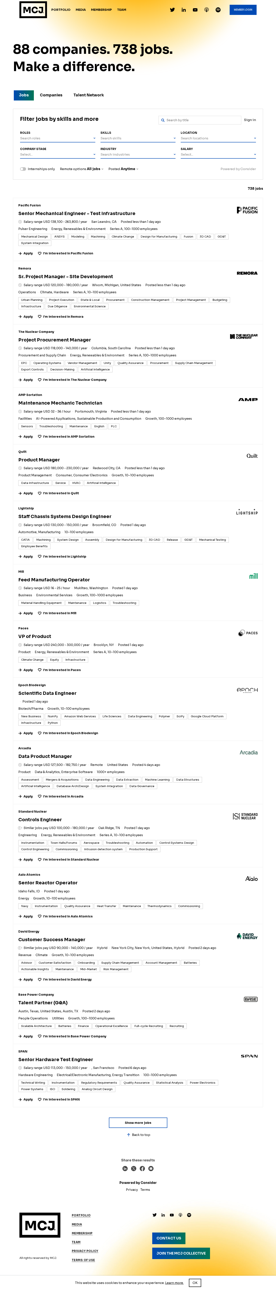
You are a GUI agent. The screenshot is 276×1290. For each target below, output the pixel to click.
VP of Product (34, 636)
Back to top (141, 1135)
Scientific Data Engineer (47, 693)
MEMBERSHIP (82, 1233)
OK (195, 1283)
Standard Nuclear (32, 811)
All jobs (93, 169)
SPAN (22, 1051)
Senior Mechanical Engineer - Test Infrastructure (76, 213)
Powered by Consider (238, 169)
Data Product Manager (45, 756)
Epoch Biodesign (32, 685)
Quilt (22, 452)
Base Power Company (36, 995)
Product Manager (39, 460)
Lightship (26, 508)
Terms (145, 1190)
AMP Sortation (30, 395)
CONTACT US (169, 1238)
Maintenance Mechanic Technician (60, 403)
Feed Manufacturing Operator (54, 580)
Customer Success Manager (51, 939)
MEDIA (77, 1224)
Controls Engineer (40, 820)
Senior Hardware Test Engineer (55, 1059)
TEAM (76, 1242)
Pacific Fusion (29, 205)
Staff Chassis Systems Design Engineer (64, 516)
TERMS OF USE (83, 1260)
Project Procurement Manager (54, 340)
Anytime (128, 169)
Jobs (24, 95)
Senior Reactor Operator (48, 883)
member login (243, 9)
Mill (21, 572)
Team (121, 10)
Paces (23, 628)
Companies (51, 95)
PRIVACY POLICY (85, 1251)
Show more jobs (138, 1123)
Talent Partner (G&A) (42, 1003)
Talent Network (89, 95)
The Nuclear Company (36, 332)
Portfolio (61, 10)
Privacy (132, 1190)
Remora (24, 268)
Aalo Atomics (29, 875)
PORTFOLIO (81, 1215)
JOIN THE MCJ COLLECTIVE (181, 1253)
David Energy (28, 931)
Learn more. (174, 1283)
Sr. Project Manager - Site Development (65, 276)
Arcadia (24, 748)
